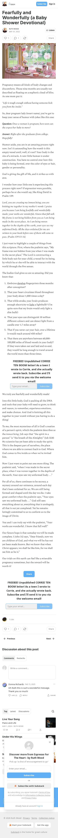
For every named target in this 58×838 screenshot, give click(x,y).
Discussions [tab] (24, 711)
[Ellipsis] (54, 684)
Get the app (43, 825)
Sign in (52, 4)
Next (48, 638)
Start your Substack (21, 825)
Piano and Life (9, 722)
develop (21, 283)
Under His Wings (12, 736)
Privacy (26, 818)
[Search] (53, 711)
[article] (29, 725)
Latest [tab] (13, 711)
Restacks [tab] (21, 658)
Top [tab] (5, 711)
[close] (50, 742)
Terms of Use (44, 792)
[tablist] (14, 658)
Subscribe (41, 4)
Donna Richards (16, 684)
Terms (34, 818)
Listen (52, 30)
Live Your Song (11, 719)
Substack (15, 832)
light (31, 305)
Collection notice (46, 818)
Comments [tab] (9, 658)
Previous (11, 638)
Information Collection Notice (37, 795)
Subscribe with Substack (31, 785)
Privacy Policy (30, 798)
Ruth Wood (14, 29)
